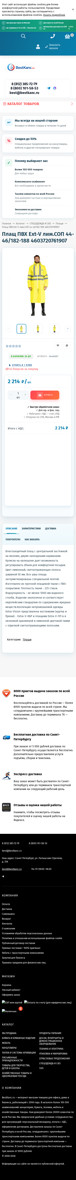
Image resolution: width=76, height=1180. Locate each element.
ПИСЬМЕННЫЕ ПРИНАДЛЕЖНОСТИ (12, 1059)
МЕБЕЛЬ (6, 1043)
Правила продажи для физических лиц (24, 962)
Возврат (6, 918)
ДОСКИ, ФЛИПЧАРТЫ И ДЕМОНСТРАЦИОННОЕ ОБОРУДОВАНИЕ (51, 1041)
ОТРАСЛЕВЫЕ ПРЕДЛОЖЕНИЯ (54, 1058)
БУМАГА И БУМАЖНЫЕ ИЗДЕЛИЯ (18, 1038)
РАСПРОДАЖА (9, 1033)
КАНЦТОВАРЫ (9, 1047)
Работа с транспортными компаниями (23, 953)
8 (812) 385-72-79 (24, 84)
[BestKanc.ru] (21, 67)
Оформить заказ (11, 994)
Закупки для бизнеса (13, 957)
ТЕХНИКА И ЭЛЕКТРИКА (51, 1048)
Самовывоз (8, 914)
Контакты (7, 923)
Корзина (6, 985)
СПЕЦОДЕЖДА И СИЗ (40, 223)
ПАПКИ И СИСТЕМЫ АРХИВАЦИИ (19, 1052)
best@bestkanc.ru (24, 93)
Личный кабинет (11, 990)
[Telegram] (48, 88)
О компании (8, 928)
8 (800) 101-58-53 (24, 88)
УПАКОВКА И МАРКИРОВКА (53, 1053)
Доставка (7, 909)
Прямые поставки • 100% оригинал (21, 948)
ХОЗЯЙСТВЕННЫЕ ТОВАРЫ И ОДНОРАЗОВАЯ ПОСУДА (17, 1074)
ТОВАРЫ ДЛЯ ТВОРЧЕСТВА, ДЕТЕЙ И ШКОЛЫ (16, 1067)
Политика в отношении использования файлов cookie (32, 938)
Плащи (59, 223)
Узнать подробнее (54, 14)
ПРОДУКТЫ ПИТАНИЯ (50, 1033)
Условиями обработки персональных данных (27, 933)
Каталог (20, 223)
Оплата (6, 904)
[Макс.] (54, 88)
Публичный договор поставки (18, 943)
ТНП (41, 1068)
